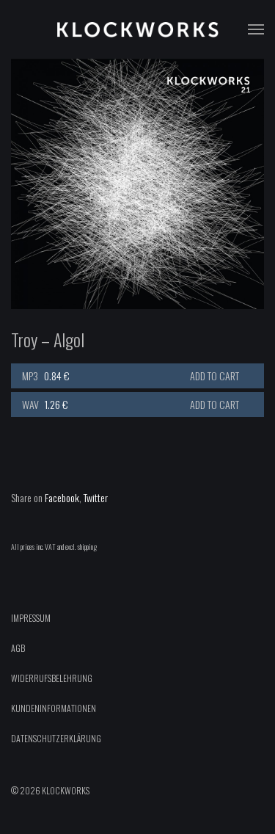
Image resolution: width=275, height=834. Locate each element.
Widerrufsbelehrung (51, 678)
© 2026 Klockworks (50, 790)
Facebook (62, 497)
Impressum (31, 618)
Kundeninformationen (53, 708)
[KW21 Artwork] (137, 184)
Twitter (96, 497)
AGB (18, 648)
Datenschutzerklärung (56, 738)
